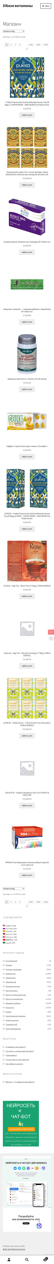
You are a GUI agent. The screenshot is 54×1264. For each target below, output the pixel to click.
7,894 (46, 45)
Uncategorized (11, 961)
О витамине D (11, 1055)
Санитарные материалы (15, 1016)
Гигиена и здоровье (13, 969)
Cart (41, 1257)
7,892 (31, 45)
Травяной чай (11, 1024)
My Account (9, 1259)
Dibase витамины (18, 5)
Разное (8, 1012)
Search (27, 1259)
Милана (9, 1082)
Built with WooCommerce (14, 1249)
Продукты (10, 1007)
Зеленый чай (11, 982)
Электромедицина (13, 1029)
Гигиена (9, 965)
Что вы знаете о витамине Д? (17, 1059)
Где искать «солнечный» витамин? (20, 1051)
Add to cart (27, 115)
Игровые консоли (13, 986)
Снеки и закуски (12, 1020)
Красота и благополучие (16, 995)
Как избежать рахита (14, 1064)
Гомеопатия (10, 974)
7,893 (38, 45)
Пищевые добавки (13, 1003)
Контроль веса (12, 991)
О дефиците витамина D (16, 1047)
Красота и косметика (14, 999)
